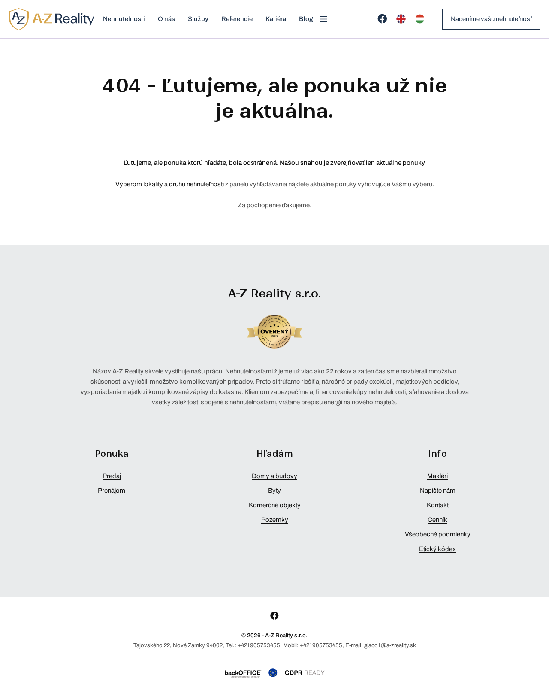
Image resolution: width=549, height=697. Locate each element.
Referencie (237, 18)
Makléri (437, 476)
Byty (274, 490)
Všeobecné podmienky (438, 534)
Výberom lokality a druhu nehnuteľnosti (169, 184)
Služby (198, 18)
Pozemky (274, 519)
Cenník (437, 519)
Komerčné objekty (275, 505)
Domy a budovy (274, 476)
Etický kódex (437, 548)
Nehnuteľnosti (124, 18)
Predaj (112, 476)
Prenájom (111, 490)
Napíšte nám (437, 490)
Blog (306, 18)
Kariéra (275, 18)
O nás (166, 18)
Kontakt (438, 505)
